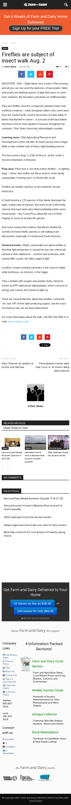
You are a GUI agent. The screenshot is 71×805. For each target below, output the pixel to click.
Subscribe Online (9, 686)
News (5, 48)
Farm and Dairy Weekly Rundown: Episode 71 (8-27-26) (12, 455)
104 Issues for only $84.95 (35, 611)
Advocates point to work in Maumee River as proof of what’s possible (33, 507)
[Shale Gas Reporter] (26, 780)
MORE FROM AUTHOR (16, 428)
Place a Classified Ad (9, 680)
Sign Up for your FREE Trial (35, 28)
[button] (66, 4)
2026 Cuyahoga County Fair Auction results (27, 517)
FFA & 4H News (55, 448)
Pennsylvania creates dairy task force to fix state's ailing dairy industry (52, 367)
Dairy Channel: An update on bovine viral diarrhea (18, 365)
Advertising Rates (10, 656)
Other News (10, 66)
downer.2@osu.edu (18, 321)
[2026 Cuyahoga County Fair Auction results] (58, 442)
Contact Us (11, 675)
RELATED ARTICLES (14, 423)
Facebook (9, 739)
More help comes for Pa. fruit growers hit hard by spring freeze (34, 534)
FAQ (7, 668)
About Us (9, 671)
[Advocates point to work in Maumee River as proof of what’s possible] (35, 442)
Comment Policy (9, 693)
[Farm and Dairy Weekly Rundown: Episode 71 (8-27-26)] (12, 442)
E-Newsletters (8, 752)
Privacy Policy (8, 662)
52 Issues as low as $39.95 (32, 603)
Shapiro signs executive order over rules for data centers (35, 525)
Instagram (10, 747)
